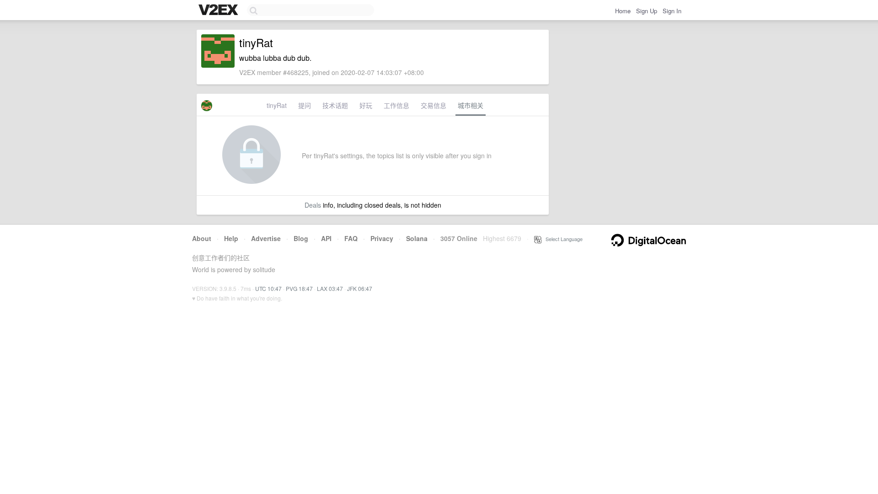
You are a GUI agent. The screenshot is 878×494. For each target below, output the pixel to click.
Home (623, 10)
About (201, 238)
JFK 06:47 (359, 288)
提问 (304, 105)
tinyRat (277, 105)
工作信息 (396, 105)
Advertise (266, 238)
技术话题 (335, 105)
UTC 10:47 (268, 288)
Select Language (562, 238)
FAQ (351, 238)
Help (231, 238)
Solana (417, 238)
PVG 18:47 (299, 288)
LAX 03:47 (330, 288)
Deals (313, 204)
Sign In (672, 10)
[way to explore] (219, 10)
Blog (301, 238)
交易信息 (433, 105)
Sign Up (646, 10)
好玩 (365, 105)
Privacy (381, 238)
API (326, 238)
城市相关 (470, 105)
